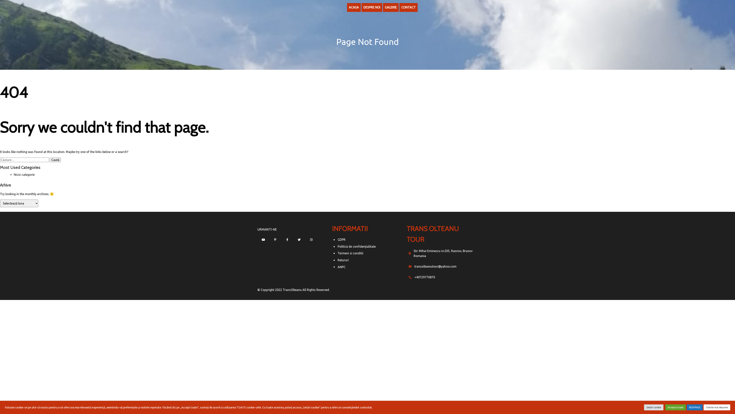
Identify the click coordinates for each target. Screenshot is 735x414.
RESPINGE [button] (694, 407)
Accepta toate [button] (676, 407)
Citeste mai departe (717, 407)
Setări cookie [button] (653, 407)
